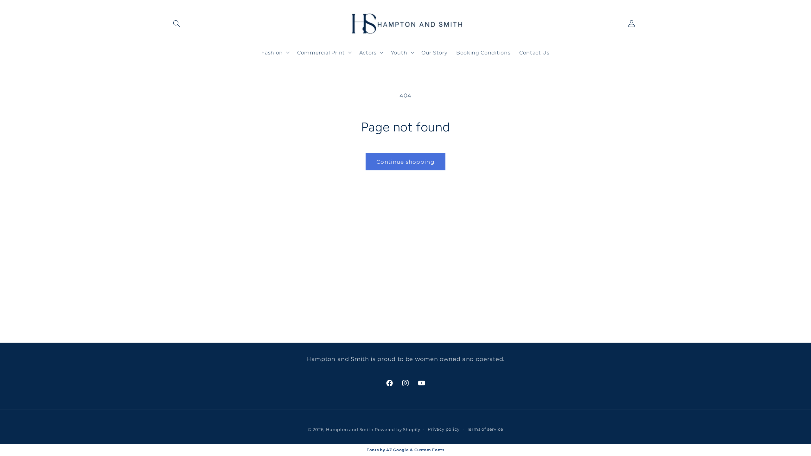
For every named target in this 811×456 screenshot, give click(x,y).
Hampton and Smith (350, 429)
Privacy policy (443, 429)
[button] (177, 24)
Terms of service (485, 429)
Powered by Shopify (397, 429)
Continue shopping (405, 161)
